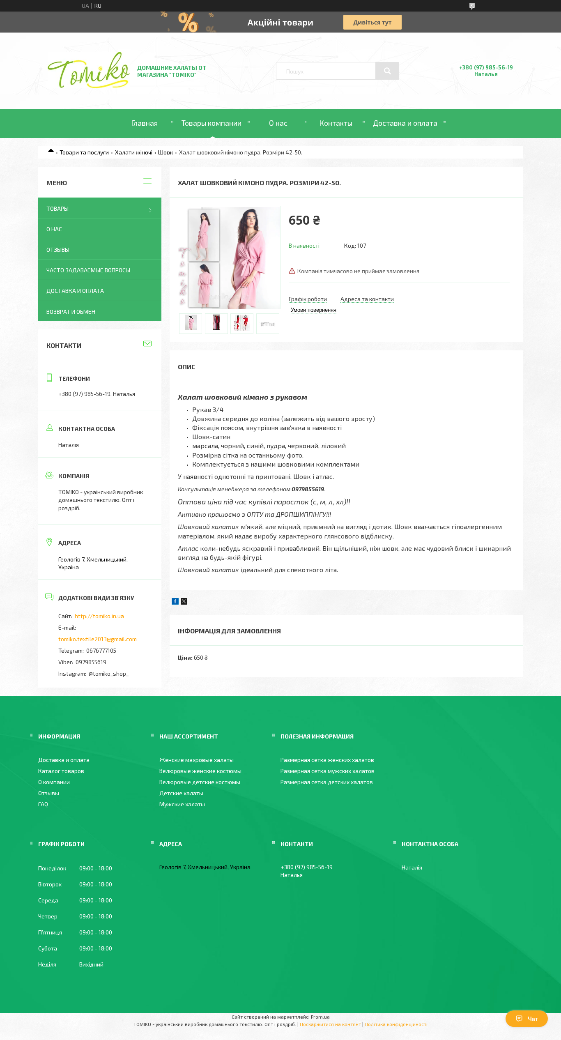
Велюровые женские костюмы (200, 770)
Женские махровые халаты (196, 759)
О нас (278, 122)
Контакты (335, 122)
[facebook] (175, 602)
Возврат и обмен (70, 311)
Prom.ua (320, 1016)
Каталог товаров (61, 770)
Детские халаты (181, 792)
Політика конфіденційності (396, 1024)
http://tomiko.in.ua (99, 615)
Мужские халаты (182, 804)
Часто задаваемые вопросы (88, 270)
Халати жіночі (133, 152)
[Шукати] (387, 71)
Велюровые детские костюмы (199, 781)
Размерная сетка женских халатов (327, 759)
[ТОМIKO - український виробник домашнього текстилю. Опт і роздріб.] (89, 86)
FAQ (43, 804)
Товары (57, 208)
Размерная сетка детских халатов (326, 781)
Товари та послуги (84, 152)
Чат (533, 1018)
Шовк (165, 152)
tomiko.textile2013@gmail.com (97, 638)
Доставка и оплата (405, 122)
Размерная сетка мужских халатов (327, 770)
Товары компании (211, 122)
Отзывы (57, 249)
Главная (144, 122)
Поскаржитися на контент (330, 1024)
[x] (184, 602)
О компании (54, 781)
